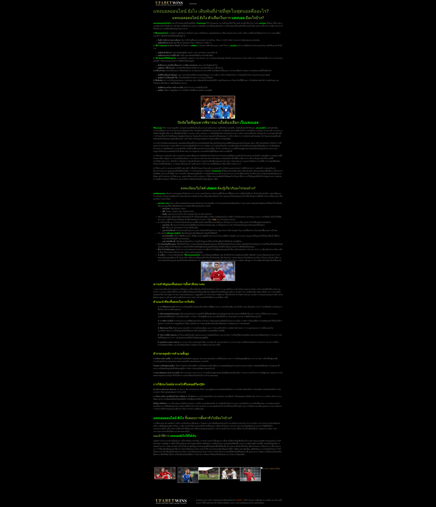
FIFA (214, 219)
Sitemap (192, 4)
